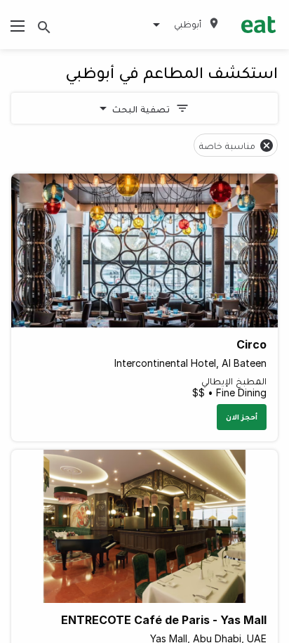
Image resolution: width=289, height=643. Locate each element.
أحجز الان (241, 417)
